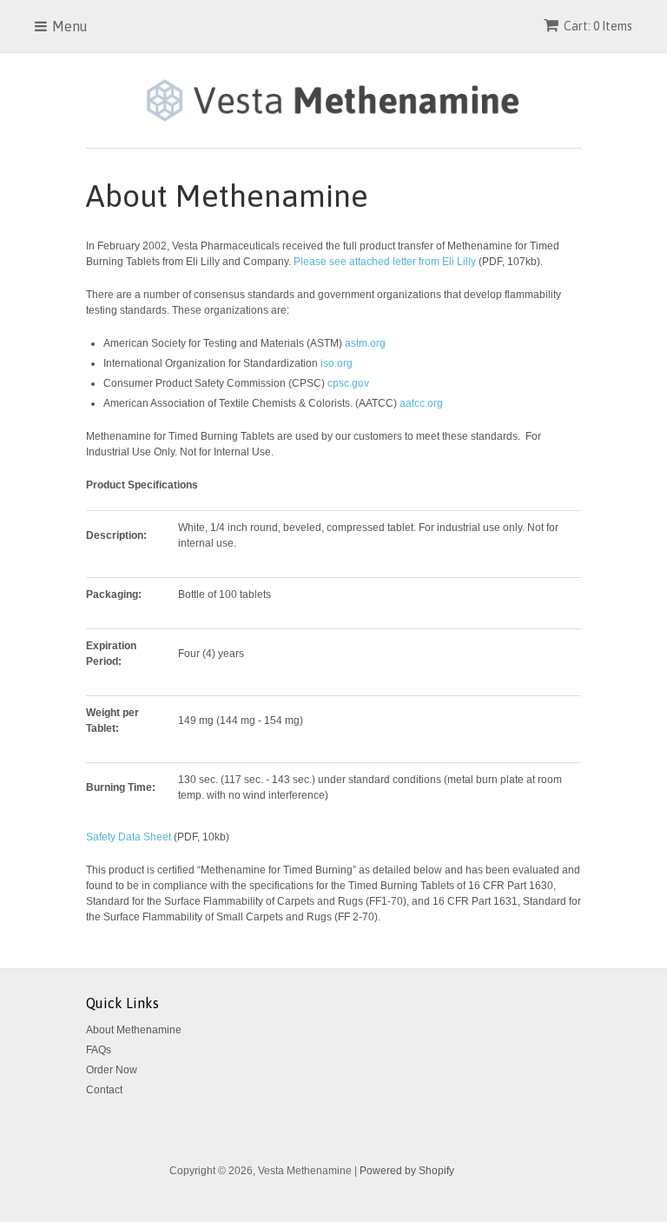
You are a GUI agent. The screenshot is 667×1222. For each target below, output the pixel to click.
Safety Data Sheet (130, 837)
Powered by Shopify (407, 1171)
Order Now (111, 1070)
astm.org (365, 343)
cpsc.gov (348, 383)
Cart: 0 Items (598, 26)
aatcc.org (421, 403)
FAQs (98, 1050)
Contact (104, 1090)
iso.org (336, 363)
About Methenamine (134, 1030)
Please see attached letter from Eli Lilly (385, 262)
